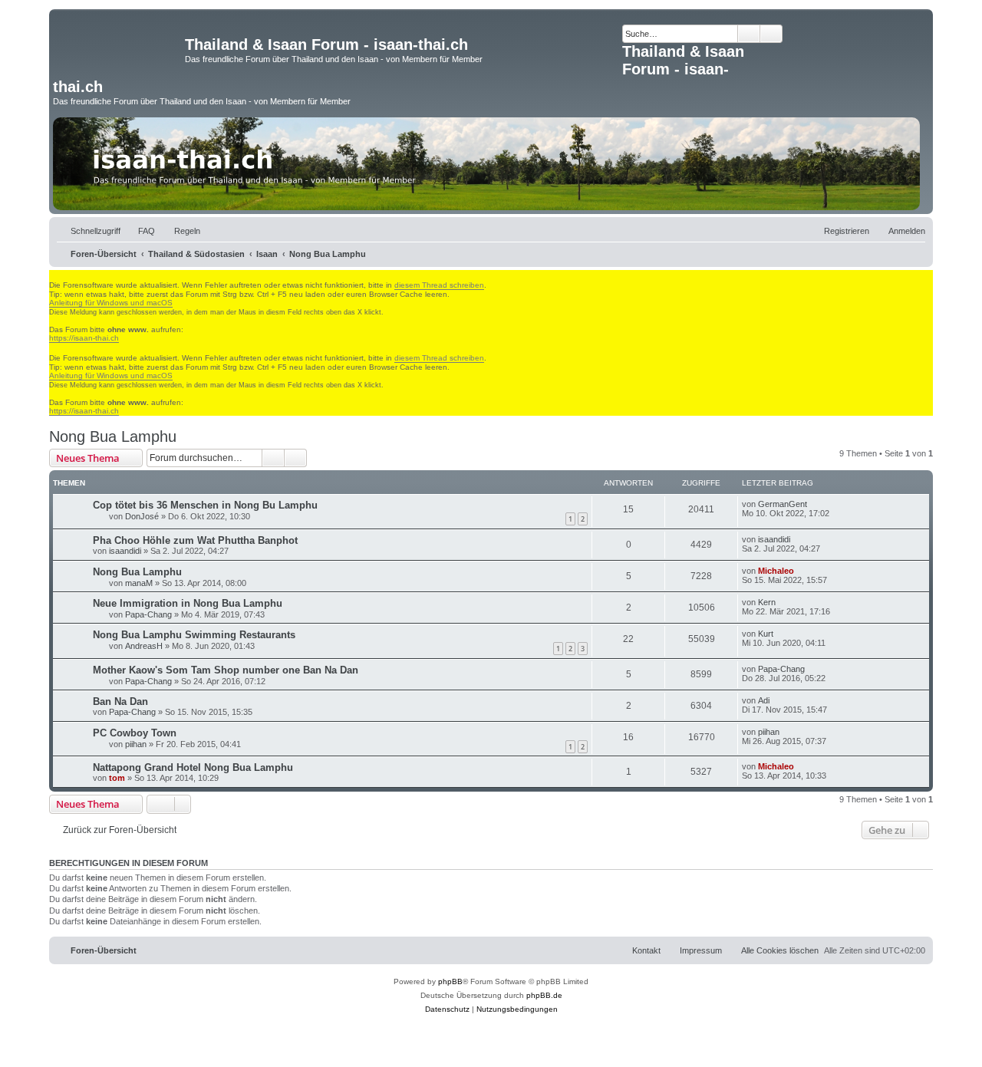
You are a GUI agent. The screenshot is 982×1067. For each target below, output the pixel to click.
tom (117, 777)
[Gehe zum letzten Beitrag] (814, 504)
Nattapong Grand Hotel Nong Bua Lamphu (193, 767)
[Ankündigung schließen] (56, 275)
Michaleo (776, 570)
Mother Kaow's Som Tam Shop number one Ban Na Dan (225, 670)
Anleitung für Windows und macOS (111, 302)
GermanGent (782, 504)
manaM (139, 583)
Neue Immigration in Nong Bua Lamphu (187, 603)
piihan (136, 744)
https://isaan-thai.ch (84, 338)
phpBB (450, 981)
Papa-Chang (148, 614)
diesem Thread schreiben (439, 285)
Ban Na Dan (120, 701)
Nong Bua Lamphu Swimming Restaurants (194, 635)
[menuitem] (139, 231)
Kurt (765, 633)
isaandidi (125, 550)
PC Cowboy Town (134, 733)
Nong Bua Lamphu (112, 436)
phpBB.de (544, 995)
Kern (767, 602)
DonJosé (142, 516)
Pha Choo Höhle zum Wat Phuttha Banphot (195, 540)
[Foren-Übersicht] (119, 49)
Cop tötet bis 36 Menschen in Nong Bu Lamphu (205, 505)
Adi (763, 700)
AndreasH (144, 645)
